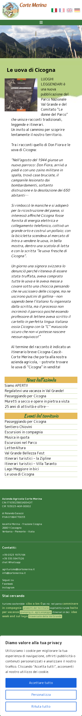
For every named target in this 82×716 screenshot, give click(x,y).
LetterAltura (15, 447)
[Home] (24, 10)
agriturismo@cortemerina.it (18, 569)
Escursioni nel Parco (21, 442)
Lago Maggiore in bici (22, 468)
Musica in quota (17, 437)
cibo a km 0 (34, 604)
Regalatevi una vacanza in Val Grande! (34, 390)
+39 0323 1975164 (13, 555)
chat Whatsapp (11, 562)
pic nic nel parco (52, 604)
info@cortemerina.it (14, 573)
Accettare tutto (41, 683)
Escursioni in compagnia (24, 432)
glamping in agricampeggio (35, 612)
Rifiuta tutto (41, 706)
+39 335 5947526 (13, 558)
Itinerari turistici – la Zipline (28, 458)
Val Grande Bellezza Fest (25, 453)
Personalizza (41, 694)
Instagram (8, 587)
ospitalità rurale (60, 608)
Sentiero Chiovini (18, 426)
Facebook (7, 584)
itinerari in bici (61, 612)
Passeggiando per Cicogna (25, 396)
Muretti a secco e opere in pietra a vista (37, 401)
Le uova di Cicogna (19, 474)
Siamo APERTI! (16, 385)
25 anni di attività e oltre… (27, 406)
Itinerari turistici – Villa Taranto (31, 463)
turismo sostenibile (13, 604)
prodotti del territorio (36, 608)
